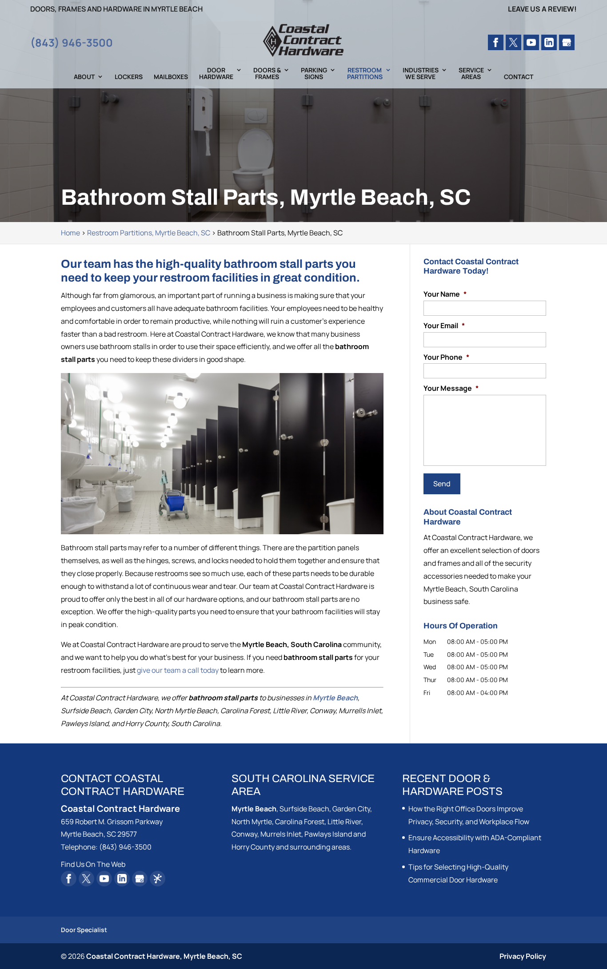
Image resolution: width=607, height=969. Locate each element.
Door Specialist (84, 929)
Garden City (351, 809)
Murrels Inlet (280, 834)
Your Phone (446, 357)
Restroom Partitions (365, 74)
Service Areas (471, 74)
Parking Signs (314, 74)
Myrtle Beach (254, 809)
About (84, 77)
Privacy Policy (522, 956)
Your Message (451, 388)
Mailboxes (171, 77)
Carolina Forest (299, 821)
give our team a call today (178, 670)
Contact (518, 77)
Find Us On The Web (93, 864)
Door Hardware (216, 74)
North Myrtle (252, 821)
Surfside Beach (304, 809)
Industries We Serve (421, 74)
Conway (244, 834)
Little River (344, 821)
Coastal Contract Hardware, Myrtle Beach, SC (164, 956)
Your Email (444, 325)
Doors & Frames (267, 74)
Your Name (445, 294)
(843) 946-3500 (71, 42)
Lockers (129, 77)
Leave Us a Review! (542, 9)
